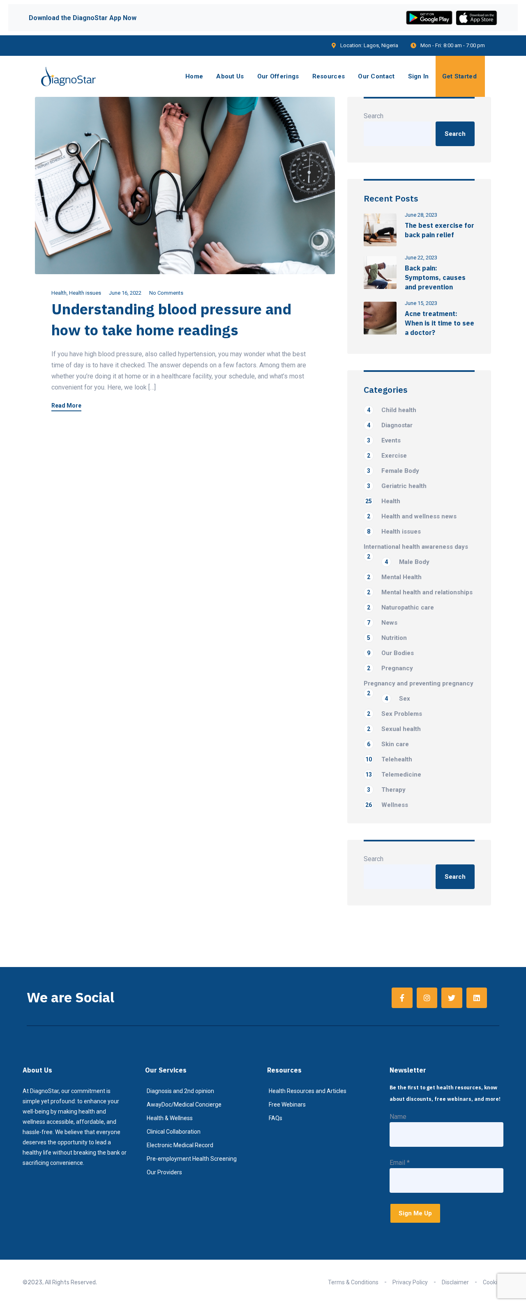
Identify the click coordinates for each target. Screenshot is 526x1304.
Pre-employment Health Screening (192, 1158)
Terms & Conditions (353, 1282)
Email (400, 1162)
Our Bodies (390, 653)
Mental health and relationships (420, 592)
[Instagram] (427, 998)
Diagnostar (390, 425)
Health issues (85, 293)
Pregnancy (390, 668)
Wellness (386, 805)
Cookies (493, 1282)
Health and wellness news (412, 516)
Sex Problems (394, 713)
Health (59, 293)
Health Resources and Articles (307, 1091)
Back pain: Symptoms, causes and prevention (435, 277)
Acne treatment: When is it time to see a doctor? (439, 323)
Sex (397, 698)
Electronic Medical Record (180, 1145)
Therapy (386, 789)
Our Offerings (278, 76)
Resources (328, 76)
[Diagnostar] (68, 76)
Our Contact (376, 76)
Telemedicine (393, 774)
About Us (230, 76)
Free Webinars (287, 1104)
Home (194, 76)
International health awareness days (416, 547)
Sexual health (394, 729)
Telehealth (388, 759)
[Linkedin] (476, 998)
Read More (66, 406)
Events (384, 440)
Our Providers (164, 1172)
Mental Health (394, 577)
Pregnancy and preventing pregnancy (418, 684)
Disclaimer (455, 1282)
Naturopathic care (400, 607)
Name (398, 1117)
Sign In (418, 76)
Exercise (387, 455)
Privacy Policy (410, 1282)
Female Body (393, 470)
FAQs (275, 1118)
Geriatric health (397, 486)
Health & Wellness (170, 1118)
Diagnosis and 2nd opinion (180, 1091)
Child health (391, 410)
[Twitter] (451, 998)
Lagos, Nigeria (381, 45)
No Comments (166, 293)
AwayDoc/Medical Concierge (184, 1104)
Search (373, 116)
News (382, 622)
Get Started (459, 76)
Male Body (407, 562)
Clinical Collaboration (174, 1131)
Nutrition (387, 638)
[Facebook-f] (402, 998)
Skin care (388, 744)
